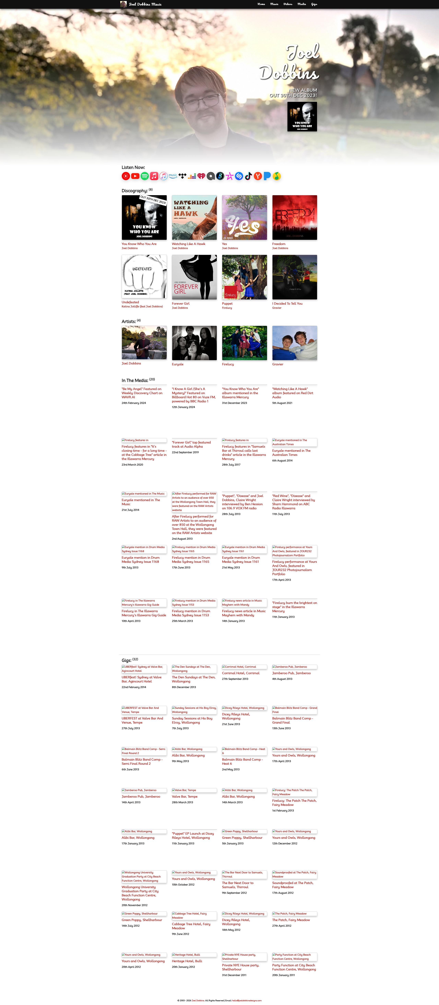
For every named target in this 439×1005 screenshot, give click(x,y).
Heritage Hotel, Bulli (187, 961)
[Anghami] (211, 176)
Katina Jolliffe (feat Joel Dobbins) (142, 306)
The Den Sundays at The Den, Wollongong (194, 679)
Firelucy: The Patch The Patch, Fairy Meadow (294, 803)
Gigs (314, 4)
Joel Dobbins (130, 248)
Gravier (276, 308)
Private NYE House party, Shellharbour (240, 967)
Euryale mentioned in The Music (141, 502)
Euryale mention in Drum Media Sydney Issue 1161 (241, 559)
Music (274, 4)
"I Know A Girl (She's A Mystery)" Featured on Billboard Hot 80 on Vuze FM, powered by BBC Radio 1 (194, 395)
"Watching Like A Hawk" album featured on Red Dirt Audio (292, 393)
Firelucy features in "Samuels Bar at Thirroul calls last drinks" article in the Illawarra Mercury (244, 453)
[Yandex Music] (258, 176)
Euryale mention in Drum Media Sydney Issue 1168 (141, 559)
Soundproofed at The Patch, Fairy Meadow (292, 885)
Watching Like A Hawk (188, 244)
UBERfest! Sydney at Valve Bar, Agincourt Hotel (142, 679)
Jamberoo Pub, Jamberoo (291, 673)
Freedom (279, 244)
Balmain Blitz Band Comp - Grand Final (292, 720)
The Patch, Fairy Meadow (291, 920)
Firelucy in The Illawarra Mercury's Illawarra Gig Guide (144, 613)
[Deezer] (192, 176)
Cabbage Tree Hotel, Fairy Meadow (191, 926)
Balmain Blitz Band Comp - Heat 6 (242, 761)
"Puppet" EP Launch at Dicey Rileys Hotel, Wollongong (193, 835)
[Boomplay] (220, 176)
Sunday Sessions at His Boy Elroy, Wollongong (192, 720)
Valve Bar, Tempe (185, 796)
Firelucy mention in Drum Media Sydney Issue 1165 (191, 559)
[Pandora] (267, 176)
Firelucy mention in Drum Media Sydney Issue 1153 (191, 613)
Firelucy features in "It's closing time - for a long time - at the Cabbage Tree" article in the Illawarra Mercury (144, 453)
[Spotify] (145, 176)
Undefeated (130, 302)
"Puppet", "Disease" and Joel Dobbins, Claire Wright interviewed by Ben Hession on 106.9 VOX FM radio (242, 502)
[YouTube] (135, 176)
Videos (287, 4)
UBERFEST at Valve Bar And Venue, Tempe (142, 720)
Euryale (177, 364)
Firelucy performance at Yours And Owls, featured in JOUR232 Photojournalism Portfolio (294, 568)
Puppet (227, 303)
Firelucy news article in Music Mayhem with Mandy (244, 613)
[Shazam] (239, 176)
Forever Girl (180, 303)
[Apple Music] (154, 176)
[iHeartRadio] (201, 176)
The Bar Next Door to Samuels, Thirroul (237, 885)
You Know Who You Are (139, 244)
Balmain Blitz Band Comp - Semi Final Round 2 (142, 761)
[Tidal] (182, 176)
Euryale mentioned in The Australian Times (291, 452)
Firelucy (227, 308)
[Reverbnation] (230, 176)
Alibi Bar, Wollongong (188, 755)
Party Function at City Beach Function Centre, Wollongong (294, 967)
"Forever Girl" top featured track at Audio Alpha (191, 444)
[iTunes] (163, 176)
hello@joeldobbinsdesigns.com (247, 1001)
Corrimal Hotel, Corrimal (240, 673)
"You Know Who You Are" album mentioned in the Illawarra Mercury (240, 393)
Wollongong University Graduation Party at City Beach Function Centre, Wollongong (140, 893)
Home (261, 4)
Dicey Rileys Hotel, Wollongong (236, 716)
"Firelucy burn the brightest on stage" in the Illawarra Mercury (294, 607)
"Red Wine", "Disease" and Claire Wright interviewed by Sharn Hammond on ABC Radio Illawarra (293, 502)
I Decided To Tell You (287, 303)
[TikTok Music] (248, 176)
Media (302, 4)
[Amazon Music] (173, 176)
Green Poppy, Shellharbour (242, 837)
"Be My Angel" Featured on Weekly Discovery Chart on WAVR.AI (142, 393)
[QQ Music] (277, 176)
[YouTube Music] (126, 176)
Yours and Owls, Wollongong (293, 755)
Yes (224, 244)
